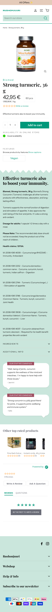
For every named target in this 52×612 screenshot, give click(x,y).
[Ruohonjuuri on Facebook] (41, 543)
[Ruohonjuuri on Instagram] (47, 543)
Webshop (9, 566)
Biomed (8, 79)
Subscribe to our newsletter (21, 586)
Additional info (13, 352)
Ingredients (10, 344)
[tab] (14, 483)
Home (5, 28)
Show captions (34, 152)
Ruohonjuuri (11, 556)
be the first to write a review (26, 512)
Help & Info (10, 576)
